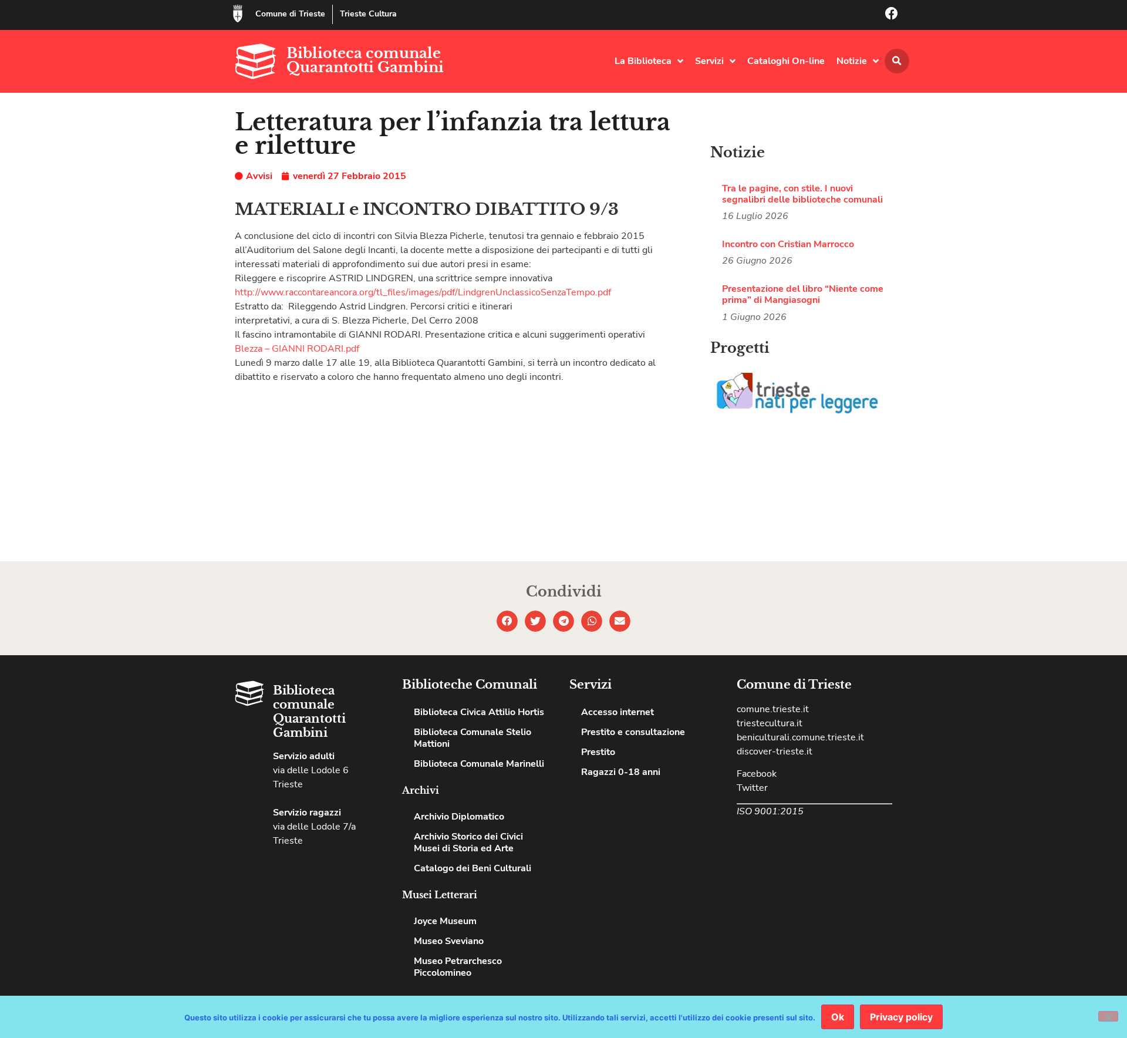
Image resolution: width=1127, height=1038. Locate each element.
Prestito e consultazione (633, 732)
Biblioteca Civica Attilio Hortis (479, 712)
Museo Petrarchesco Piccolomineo (458, 967)
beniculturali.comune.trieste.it (800, 737)
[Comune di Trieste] (238, 13)
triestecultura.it (769, 723)
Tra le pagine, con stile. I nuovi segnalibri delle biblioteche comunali (802, 194)
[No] (1108, 1016)
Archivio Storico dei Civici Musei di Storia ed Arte (468, 842)
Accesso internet (617, 712)
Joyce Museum (445, 921)
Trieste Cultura (368, 13)
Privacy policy (901, 1017)
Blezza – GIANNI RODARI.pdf (297, 348)
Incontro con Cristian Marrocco (788, 244)
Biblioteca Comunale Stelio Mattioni (472, 738)
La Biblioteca (643, 61)
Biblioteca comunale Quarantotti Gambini (365, 60)
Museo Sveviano (449, 941)
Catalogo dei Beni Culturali (472, 868)
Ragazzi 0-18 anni (620, 772)
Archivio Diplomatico (459, 816)
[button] (897, 61)
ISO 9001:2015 (770, 811)
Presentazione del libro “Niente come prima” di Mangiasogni (802, 294)
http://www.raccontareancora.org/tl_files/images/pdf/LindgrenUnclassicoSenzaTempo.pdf (423, 292)
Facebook (757, 773)
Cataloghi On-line (786, 61)
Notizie (851, 61)
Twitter (752, 787)
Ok (837, 1017)
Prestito (598, 752)
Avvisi (259, 176)
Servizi (709, 61)
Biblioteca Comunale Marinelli (479, 763)
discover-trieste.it (774, 751)
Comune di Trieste (290, 13)
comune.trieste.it (773, 709)
